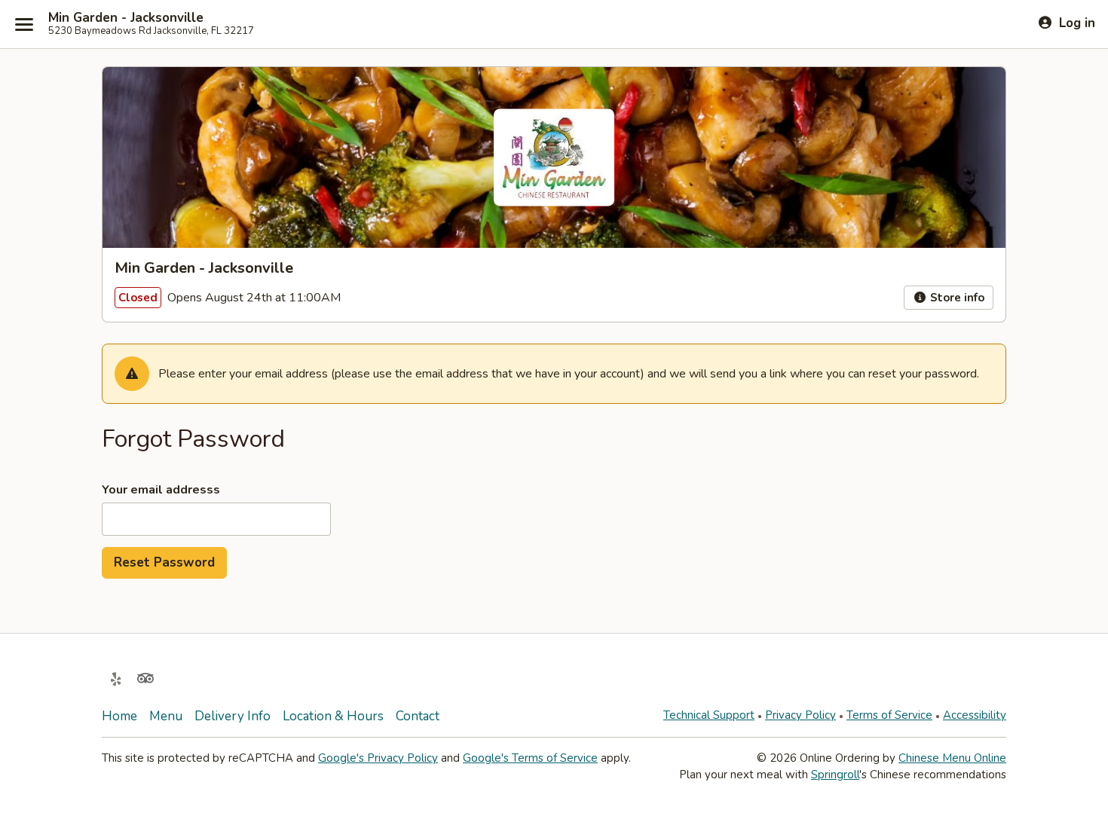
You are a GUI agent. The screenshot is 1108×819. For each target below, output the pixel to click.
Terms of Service (889, 715)
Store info (955, 297)
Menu (165, 716)
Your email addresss (161, 489)
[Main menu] (24, 24)
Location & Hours (333, 716)
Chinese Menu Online (952, 758)
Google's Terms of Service (530, 758)
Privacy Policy (800, 715)
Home (119, 716)
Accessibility (974, 715)
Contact (417, 716)
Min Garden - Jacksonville (126, 18)
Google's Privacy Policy (378, 758)
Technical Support (708, 715)
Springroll (835, 774)
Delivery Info (232, 716)
